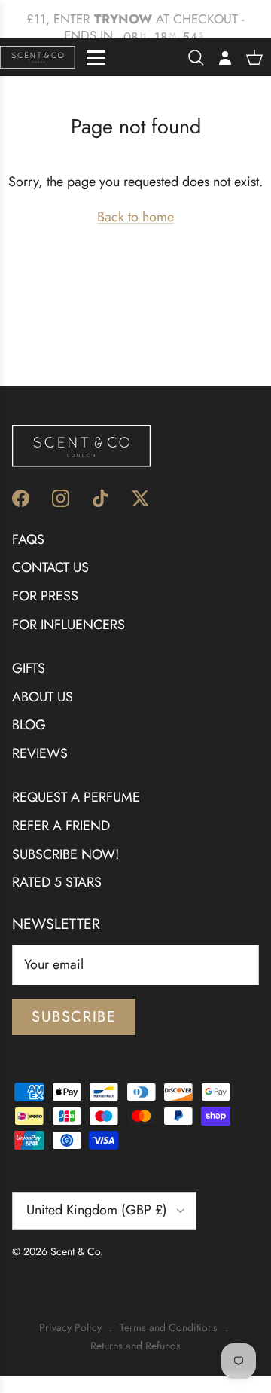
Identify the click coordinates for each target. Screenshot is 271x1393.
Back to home (135, 217)
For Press (45, 596)
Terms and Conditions (169, 1328)
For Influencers (68, 624)
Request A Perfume (76, 797)
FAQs (28, 539)
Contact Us (50, 567)
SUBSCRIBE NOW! (65, 854)
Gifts (28, 668)
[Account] (221, 57)
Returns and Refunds (135, 1346)
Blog (29, 725)
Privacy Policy (70, 1328)
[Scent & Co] (37, 57)
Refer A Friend (61, 825)
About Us (42, 697)
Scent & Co (75, 1251)
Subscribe (74, 1017)
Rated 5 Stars (57, 882)
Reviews (40, 753)
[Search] (196, 57)
